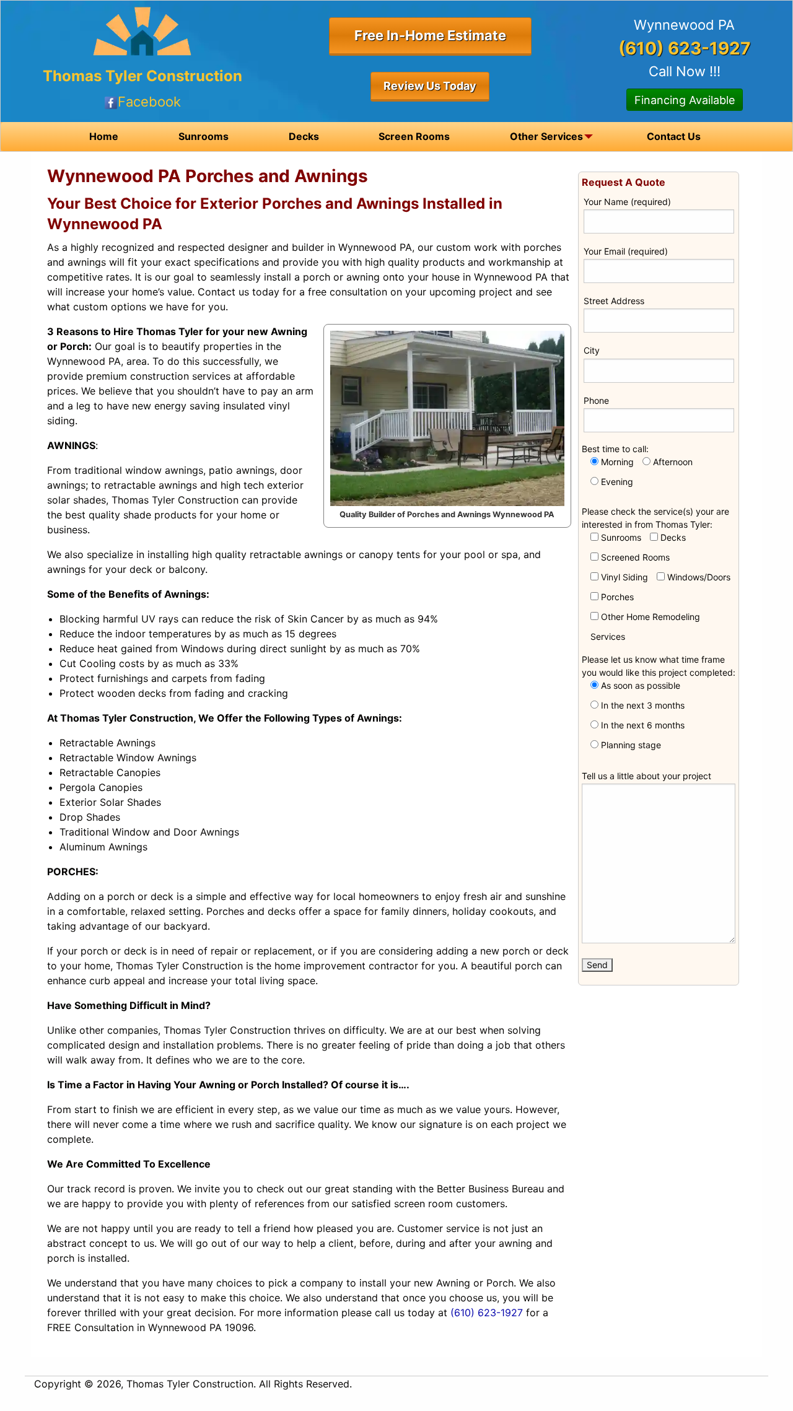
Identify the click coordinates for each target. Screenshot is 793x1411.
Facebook (149, 102)
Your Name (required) (627, 201)
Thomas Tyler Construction (142, 76)
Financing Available (684, 100)
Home (103, 136)
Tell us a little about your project (646, 776)
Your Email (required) (626, 251)
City (592, 350)
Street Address (614, 300)
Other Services (546, 136)
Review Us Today (429, 85)
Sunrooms (203, 136)
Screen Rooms (414, 136)
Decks (304, 136)
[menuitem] (104, 136)
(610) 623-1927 (486, 1312)
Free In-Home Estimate (430, 35)
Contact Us (674, 136)
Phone (596, 400)
